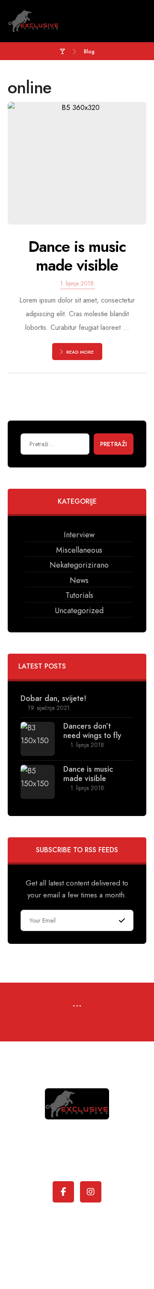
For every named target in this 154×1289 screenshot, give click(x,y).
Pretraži (113, 444)
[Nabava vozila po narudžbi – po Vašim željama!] (33, 21)
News (79, 580)
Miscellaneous (79, 550)
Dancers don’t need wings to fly (92, 731)
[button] (77, 1006)
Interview (79, 534)
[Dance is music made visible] (38, 782)
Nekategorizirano (79, 565)
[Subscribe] (122, 920)
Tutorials (79, 595)
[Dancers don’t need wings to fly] (38, 739)
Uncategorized (79, 610)
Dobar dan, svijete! (53, 698)
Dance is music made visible (88, 774)
